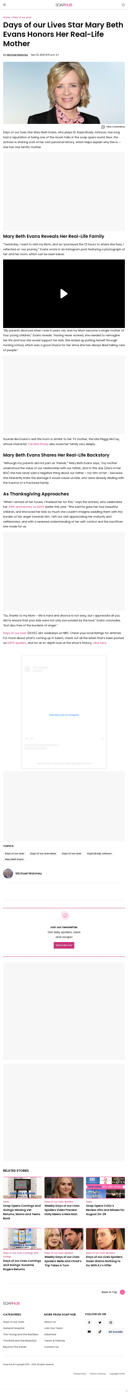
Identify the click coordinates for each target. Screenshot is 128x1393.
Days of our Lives (15, 633)
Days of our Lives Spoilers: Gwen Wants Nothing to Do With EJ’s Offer (104, 1261)
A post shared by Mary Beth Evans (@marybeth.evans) (64, 763)
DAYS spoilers (16, 643)
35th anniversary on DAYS (26, 507)
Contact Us (51, 1347)
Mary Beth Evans (14, 859)
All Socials (115, 1332)
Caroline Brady (38, 444)
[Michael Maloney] (9, 873)
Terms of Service (98, 1373)
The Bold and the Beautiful (19, 1340)
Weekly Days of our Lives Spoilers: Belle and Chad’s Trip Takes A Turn (62, 1261)
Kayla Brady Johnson (99, 853)
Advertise (50, 1334)
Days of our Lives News (43, 853)
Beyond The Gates (14, 1347)
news (6, 1201)
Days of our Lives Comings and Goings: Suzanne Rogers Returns (22, 1265)
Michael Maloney (17, 55)
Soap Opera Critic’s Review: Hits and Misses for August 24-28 (105, 1210)
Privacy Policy (80, 1373)
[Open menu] (4, 5)
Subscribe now (64, 945)
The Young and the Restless (20, 1334)
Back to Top (109, 1292)
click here (99, 643)
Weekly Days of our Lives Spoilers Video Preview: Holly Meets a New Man (61, 1210)
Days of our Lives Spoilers (58, 1201)
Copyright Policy (117, 1373)
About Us (50, 1322)
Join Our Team (53, 1328)
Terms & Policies (54, 1340)
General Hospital (13, 1328)
